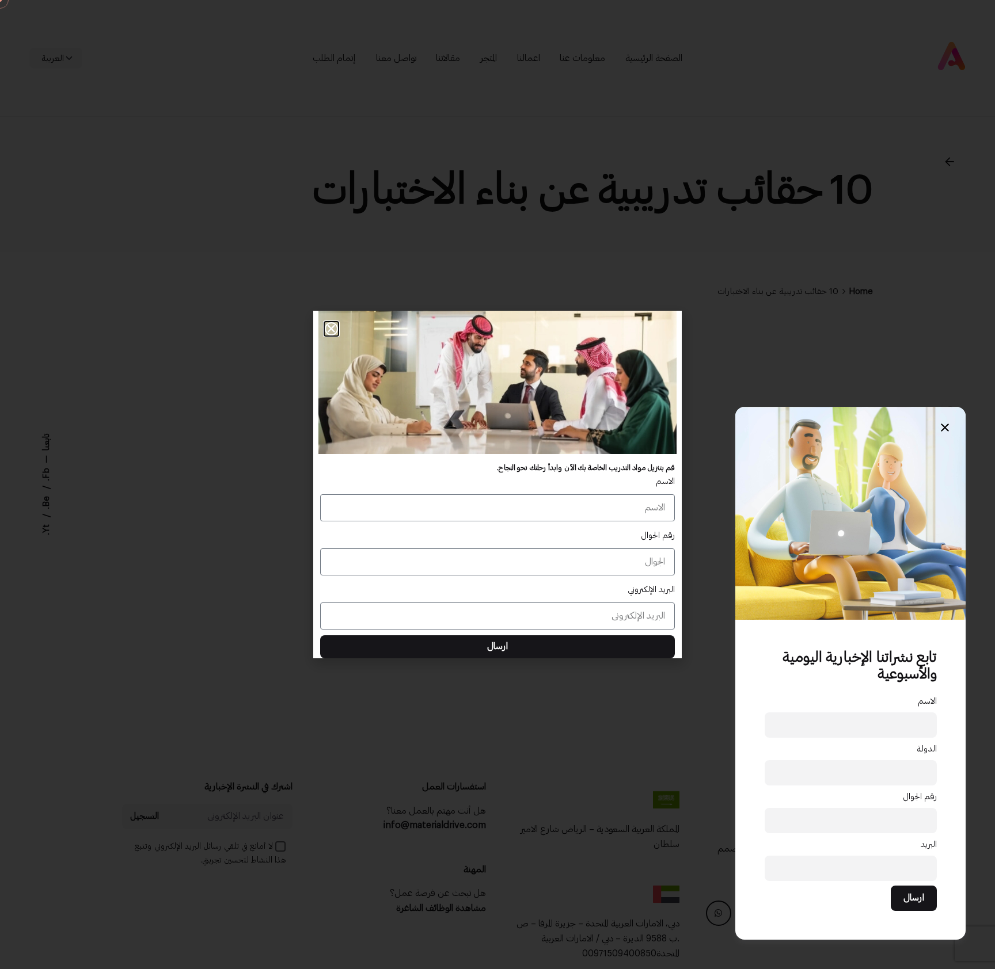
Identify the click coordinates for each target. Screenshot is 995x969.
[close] (945, 427)
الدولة (927, 749)
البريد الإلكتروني (651, 589)
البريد (929, 844)
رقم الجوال (920, 796)
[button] (331, 328)
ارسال (913, 897)
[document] (497, 484)
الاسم (927, 701)
